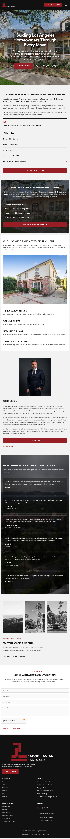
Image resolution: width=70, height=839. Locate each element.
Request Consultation (11, 729)
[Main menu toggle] (65, 4)
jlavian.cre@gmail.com (47, 813)
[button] (52, 5)
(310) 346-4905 (48, 66)
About (4, 785)
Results (4, 791)
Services (5, 788)
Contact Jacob (23, 66)
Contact (4, 797)
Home (4, 782)
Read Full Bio (35, 440)
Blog (3, 794)
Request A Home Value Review (35, 224)
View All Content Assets (14, 656)
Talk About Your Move (35, 171)
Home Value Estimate (44, 782)
